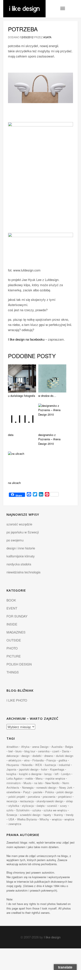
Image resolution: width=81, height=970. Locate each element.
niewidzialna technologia (23, 572)
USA (11, 819)
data (10, 435)
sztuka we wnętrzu (55, 810)
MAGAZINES (15, 632)
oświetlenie (13, 792)
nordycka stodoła (18, 564)
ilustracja (50, 765)
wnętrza (57, 819)
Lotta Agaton (14, 778)
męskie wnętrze (55, 778)
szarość (52, 806)
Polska (49, 792)
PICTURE (13, 656)
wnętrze (69, 819)
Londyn (65, 774)
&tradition (12, 747)
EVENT (11, 608)
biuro (19, 751)
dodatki (36, 756)
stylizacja (28, 806)
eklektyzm (14, 760)
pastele (37, 792)
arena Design (40, 747)
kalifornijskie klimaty (20, 556)
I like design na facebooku (26, 339)
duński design (64, 756)
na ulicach (14, 483)
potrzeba (23, 29)
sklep (69, 801)
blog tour (29, 751)
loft (57, 774)
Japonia (11, 769)
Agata (47, 37)
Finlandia (38, 760)
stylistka (13, 806)
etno (27, 760)
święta (40, 806)
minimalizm (13, 783)
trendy (70, 815)
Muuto (27, 783)
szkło (9, 810)
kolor (44, 769)
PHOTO (12, 648)
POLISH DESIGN (19, 664)
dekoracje (12, 756)
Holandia (27, 765)
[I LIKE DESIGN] (24, 5)
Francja (51, 760)
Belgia (69, 747)
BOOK (11, 600)
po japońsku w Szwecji (22, 532)
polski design (65, 792)
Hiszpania (12, 765)
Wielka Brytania (27, 819)
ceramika (43, 751)
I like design (52, 937)
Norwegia (27, 787)
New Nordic (52, 783)
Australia (56, 747)
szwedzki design (30, 815)
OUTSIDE (13, 640)
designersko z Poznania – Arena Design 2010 (49, 439)
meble (29, 778)
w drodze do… (47, 396)
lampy (48, 774)
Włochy (44, 819)
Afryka (25, 747)
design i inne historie (20, 548)
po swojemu (15, 540)
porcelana (34, 797)
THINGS (12, 672)
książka (11, 774)
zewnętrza (14, 824)
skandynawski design (50, 801)
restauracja (27, 801)
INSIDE (11, 624)
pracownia (49, 797)
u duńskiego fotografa (21, 396)
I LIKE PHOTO (16, 700)
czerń (55, 751)
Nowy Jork (65, 787)
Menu (39, 778)
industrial (64, 765)
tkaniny (58, 815)
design (25, 756)
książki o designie (30, 774)
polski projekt (16, 797)
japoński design (28, 769)
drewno (48, 756)
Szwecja (11, 815)
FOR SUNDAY (16, 616)
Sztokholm (23, 810)
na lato (38, 783)
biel (10, 751)
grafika (63, 760)
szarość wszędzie (19, 524)
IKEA (38, 765)
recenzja (11, 801)
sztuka (36, 810)
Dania (65, 751)
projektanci (65, 797)
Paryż (26, 792)
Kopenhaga (57, 769)
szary (63, 806)
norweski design (46, 787)
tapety (47, 815)
